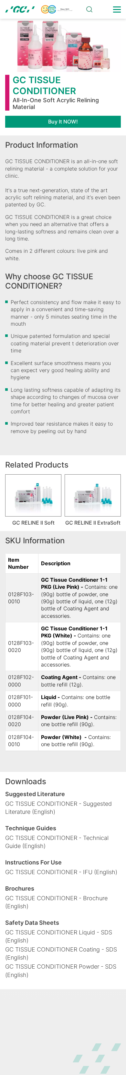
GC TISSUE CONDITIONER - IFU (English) (61, 872)
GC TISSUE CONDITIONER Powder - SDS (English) (60, 970)
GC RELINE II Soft (33, 522)
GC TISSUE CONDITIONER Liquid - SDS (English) (58, 936)
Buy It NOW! (63, 121)
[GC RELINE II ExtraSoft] (93, 495)
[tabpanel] (33, 500)
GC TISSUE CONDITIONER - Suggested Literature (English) (58, 807)
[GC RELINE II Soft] (33, 495)
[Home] (38, 9)
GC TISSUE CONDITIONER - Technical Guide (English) (57, 841)
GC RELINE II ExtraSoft (93, 522)
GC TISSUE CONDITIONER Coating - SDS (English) (61, 953)
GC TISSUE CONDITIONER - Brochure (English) (56, 902)
